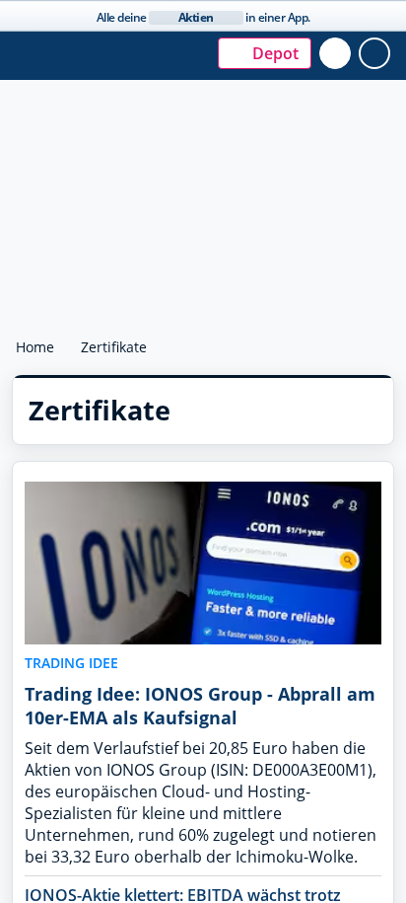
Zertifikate (116, 347)
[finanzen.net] (111, 44)
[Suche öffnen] (340, 53)
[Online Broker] (113, 62)
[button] (250, 53)
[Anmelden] (379, 53)
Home (35, 347)
